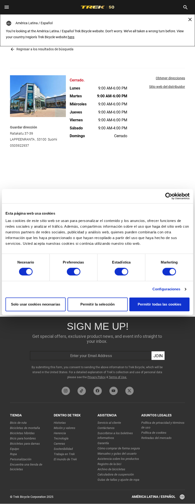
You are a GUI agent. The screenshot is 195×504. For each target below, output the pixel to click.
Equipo (14, 449)
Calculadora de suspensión (116, 474)
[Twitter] (129, 391)
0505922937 (19, 145)
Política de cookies (153, 432)
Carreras (59, 443)
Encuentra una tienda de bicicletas (26, 467)
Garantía (103, 443)
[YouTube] (113, 391)
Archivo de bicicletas (111, 469)
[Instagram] (66, 391)
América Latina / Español (154, 497)
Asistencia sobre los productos (118, 459)
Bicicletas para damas (25, 443)
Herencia (60, 433)
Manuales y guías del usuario (117, 453)
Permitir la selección (97, 304)
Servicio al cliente (109, 422)
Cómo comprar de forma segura (119, 448)
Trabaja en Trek (64, 454)
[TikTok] (82, 391)
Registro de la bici (109, 464)
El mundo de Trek (65, 459)
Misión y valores (64, 428)
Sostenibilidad (63, 449)
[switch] (73, 272)
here (71, 37)
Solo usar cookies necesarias (35, 304)
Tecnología (61, 438)
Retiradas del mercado (156, 438)
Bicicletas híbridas (22, 433)
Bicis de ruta (18, 422)
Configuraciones (166, 289)
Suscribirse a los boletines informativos (115, 435)
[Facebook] (97, 391)
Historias (60, 422)
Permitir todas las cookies (159, 304)
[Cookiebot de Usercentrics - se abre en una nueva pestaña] (169, 196)
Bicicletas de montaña (25, 428)
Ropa (13, 454)
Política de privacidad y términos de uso (163, 425)
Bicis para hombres (23, 438)
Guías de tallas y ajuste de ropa (118, 479)
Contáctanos (106, 428)
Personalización (20, 459)
